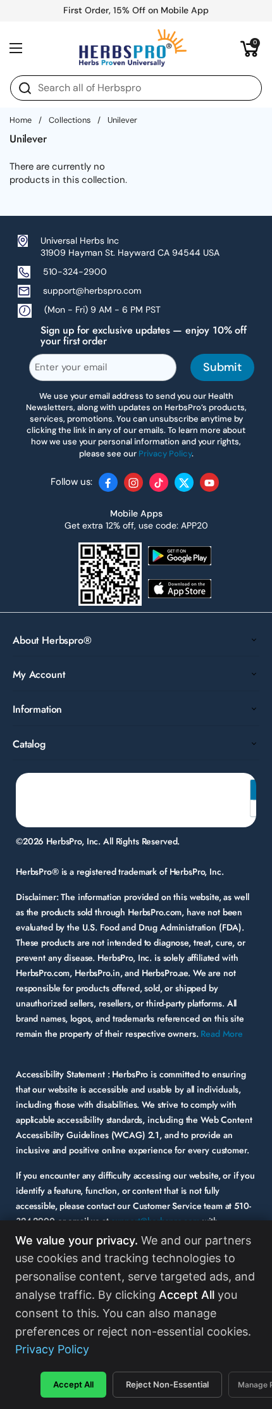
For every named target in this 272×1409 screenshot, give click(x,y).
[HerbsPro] (133, 48)
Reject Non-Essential (167, 1384)
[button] (250, 48)
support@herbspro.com (92, 290)
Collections (69, 120)
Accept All (73, 1384)
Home (20, 120)
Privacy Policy (52, 1349)
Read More (222, 1033)
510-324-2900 (75, 271)
